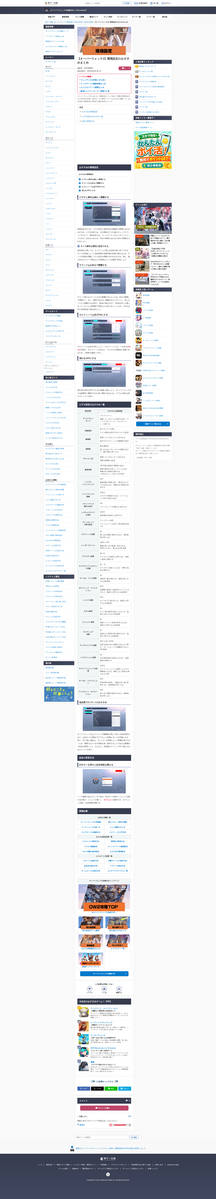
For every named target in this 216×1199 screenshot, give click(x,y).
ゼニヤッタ (50, 270)
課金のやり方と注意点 (54, 433)
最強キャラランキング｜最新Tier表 (95, 91)
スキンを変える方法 (53, 428)
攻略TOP (51, 17)
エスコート (50, 352)
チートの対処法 (51, 657)
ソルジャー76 (51, 183)
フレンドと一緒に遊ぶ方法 (56, 601)
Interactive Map (173, 1165)
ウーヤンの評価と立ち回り (149, 112)
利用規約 (103, 1165)
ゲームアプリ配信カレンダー (108, 1169)
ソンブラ (49, 188)
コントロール (51, 347)
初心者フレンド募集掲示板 (56, 678)
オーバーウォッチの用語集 (91, 822)
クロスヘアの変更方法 (90, 841)
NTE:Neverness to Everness (103, 1048)
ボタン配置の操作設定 (90, 851)
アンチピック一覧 (146, 71)
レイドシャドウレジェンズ (101, 1022)
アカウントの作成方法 (54, 591)
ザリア (48, 86)
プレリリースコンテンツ (55, 642)
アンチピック (122, 17)
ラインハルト (51, 117)
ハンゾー (49, 203)
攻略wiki (75, 1169)
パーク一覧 (150, 17)
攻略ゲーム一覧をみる (153, 424)
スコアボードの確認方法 (91, 832)
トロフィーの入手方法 (117, 832)
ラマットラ (50, 122)
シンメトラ (50, 168)
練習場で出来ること (53, 326)
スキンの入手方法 (52, 423)
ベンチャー (50, 219)
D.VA (48, 71)
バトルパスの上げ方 (53, 397)
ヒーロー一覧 (51, 62)
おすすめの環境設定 (90, 112)
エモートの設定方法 (90, 861)
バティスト (50, 275)
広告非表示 (143, 3)
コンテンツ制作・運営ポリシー (85, 1165)
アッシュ (49, 142)
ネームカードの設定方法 (91, 871)
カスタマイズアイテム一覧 (118, 871)
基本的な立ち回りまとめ (55, 459)
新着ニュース (153, 1169)
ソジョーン (50, 178)
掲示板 (164, 17)
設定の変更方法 (88, 121)
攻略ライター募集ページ (145, 122)
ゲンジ (48, 163)
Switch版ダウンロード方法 (56, 637)
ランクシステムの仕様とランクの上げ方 (154, 76)
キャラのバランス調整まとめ (92, 87)
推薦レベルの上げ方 (53, 408)
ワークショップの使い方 (91, 827)
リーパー (49, 229)
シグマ (48, 91)
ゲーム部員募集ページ (144, 127)
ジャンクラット (51, 173)
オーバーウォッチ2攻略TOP (104, 974)
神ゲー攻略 (49, 22)
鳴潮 (92, 1062)
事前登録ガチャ (88, 1169)
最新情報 (65, 17)
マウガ (48, 112)
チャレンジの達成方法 (54, 392)
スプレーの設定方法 (117, 866)
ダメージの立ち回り (53, 469)
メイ (47, 224)
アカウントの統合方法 (54, 596)
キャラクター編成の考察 (55, 449)
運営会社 (49, 1165)
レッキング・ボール (53, 127)
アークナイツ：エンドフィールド (104, 1008)
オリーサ (49, 81)
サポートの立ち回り (53, 474)
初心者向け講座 (51, 382)
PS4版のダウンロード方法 (56, 632)
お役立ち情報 (88, 22)
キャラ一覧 (136, 17)
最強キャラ (94, 17)
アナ (47, 250)
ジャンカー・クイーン (54, 96)
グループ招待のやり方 (54, 606)
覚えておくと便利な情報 (117, 822)
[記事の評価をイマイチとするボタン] (89, 988)
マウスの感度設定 (91, 846)
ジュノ (48, 265)
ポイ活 (155, 3)
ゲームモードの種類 (53, 316)
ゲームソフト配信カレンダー (133, 1169)
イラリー (49, 255)
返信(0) (82, 1125)
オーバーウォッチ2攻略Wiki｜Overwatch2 (68, 10)
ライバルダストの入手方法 (56, 402)
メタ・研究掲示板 (52, 673)
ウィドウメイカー (52, 148)
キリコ (48, 260)
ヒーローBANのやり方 (54, 438)
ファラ (48, 214)
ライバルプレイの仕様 (54, 321)
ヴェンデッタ (51, 239)
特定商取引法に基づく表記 (141, 1165)
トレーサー (50, 198)
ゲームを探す (63, 1169)
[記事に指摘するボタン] (119, 988)
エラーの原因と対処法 (54, 647)
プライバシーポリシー (119, 1165)
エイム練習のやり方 (117, 827)
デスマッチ (50, 372)
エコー (48, 153)
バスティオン (51, 209)
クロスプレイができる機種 (56, 622)
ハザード (49, 107)
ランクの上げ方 (51, 387)
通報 (129, 1116)
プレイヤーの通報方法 (54, 652)
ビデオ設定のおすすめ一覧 (92, 116)
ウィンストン (51, 76)
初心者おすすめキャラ (147, 97)
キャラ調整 (79, 17)
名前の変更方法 (51, 612)
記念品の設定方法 (91, 866)
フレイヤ (49, 234)
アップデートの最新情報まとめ (93, 84)
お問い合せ (159, 1165)
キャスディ (50, 158)
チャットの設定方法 (53, 617)
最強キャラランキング (147, 66)
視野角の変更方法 (117, 841)
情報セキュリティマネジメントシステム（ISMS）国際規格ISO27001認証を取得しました (111, 1148)
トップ (39, 1165)
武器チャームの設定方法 (117, 861)
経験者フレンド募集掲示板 (56, 683)
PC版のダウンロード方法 (55, 627)
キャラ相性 (108, 17)
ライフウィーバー (52, 295)
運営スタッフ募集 (63, 1165)
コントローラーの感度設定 (118, 846)
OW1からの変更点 (53, 586)
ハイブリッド (51, 357)
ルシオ (48, 300)
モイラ (48, 290)
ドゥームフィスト (52, 101)
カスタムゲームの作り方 (55, 331)
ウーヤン (49, 305)
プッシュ (49, 362)
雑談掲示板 (50, 668)
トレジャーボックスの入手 (56, 418)
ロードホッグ (51, 132)
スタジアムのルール (53, 336)
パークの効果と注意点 (54, 413)
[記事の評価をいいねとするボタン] (104, 988)
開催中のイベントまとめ (55, 41)
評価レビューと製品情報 (55, 581)
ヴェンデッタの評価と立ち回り (93, 80)
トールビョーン (51, 193)
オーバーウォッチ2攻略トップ (57, 31)
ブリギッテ (50, 280)
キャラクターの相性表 (147, 82)
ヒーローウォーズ (98, 1035)
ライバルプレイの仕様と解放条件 (152, 87)
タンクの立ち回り (52, 464)
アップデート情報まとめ (55, 36)
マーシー (49, 285)
